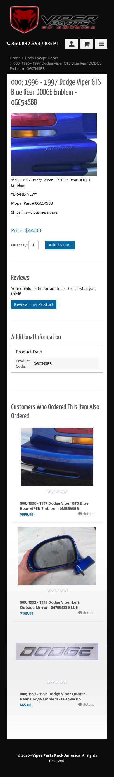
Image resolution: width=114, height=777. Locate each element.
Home (15, 58)
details (88, 513)
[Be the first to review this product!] (57, 491)
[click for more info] (57, 457)
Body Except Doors (41, 58)
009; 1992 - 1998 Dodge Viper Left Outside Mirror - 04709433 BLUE (50, 604)
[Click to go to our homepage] (57, 20)
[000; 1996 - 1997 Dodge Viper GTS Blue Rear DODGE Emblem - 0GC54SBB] (54, 145)
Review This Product (33, 304)
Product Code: (23, 363)
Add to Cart (60, 245)
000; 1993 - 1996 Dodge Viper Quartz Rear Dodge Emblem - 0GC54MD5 (52, 696)
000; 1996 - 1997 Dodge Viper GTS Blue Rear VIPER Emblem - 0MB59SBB (54, 506)
